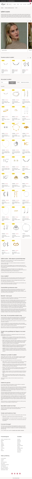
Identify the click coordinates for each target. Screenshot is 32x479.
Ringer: (3, 340)
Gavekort (2, 460)
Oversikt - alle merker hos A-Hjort (9, 7)
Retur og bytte (3, 463)
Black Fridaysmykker (20, 445)
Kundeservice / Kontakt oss (4, 468)
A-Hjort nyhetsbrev (3, 458)
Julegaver (18, 446)
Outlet (2, 449)
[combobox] (10, 4)
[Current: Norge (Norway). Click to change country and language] (30, 1)
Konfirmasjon (19, 441)
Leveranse (2, 459)
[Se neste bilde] (30, 21)
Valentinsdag (19, 440)
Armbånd (19, 430)
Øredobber (13, 430)
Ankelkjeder (2, 445)
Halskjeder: (4, 344)
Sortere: (18, 82)
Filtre (2, 82)
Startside (2, 7)
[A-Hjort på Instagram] (14, 474)
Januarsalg (18, 439)
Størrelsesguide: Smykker (4, 469)
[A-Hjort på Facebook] (12, 474)
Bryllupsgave (19, 451)
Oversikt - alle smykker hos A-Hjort (5, 439)
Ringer (16, 430)
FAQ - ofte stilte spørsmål (4, 467)
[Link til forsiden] (3, 4)
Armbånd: (3, 348)
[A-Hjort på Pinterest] (17, 474)
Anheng (2, 446)
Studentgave (19, 444)
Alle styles (2, 450)
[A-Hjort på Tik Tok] (20, 474)
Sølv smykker (19, 449)
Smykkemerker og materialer (5, 464)
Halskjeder (22, 430)
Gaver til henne (19, 450)
